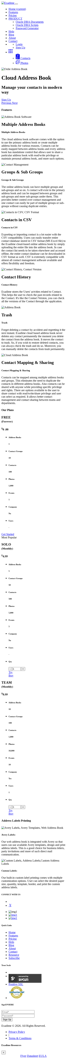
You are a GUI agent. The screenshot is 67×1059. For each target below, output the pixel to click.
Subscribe (14, 958)
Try (11, 672)
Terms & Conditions (20, 1038)
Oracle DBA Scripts (27, 25)
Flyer (23, 1055)
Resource (14, 954)
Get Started (7, 534)
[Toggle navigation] (16, 3)
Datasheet (32, 1055)
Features (13, 12)
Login (19, 44)
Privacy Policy (17, 1031)
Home (17, 9)
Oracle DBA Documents (30, 21)
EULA (43, 1055)
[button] (6, 102)
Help (11, 31)
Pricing (13, 15)
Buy (11, 675)
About (12, 37)
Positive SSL (16, 984)
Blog (11, 34)
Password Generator (27, 28)
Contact (13, 41)
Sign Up (20, 47)
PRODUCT (15, 18)
